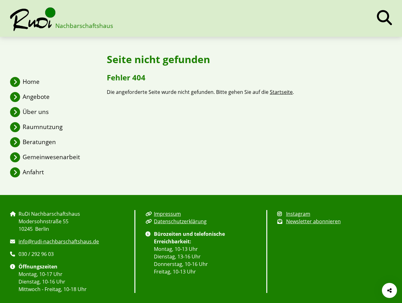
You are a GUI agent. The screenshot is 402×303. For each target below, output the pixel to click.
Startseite (281, 92)
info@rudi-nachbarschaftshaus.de (59, 241)
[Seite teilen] (389, 290)
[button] (384, 17)
